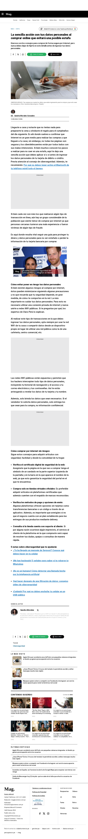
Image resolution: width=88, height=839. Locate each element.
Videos (74, 791)
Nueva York (36, 20)
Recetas (75, 808)
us (61, 797)
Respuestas (64, 791)
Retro (74, 802)
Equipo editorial (9, 794)
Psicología (44, 20)
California (22, 20)
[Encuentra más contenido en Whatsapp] (22, 54)
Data (74, 797)
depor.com (46, 828)
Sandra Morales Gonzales (24, 116)
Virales (62, 808)
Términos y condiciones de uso (42, 788)
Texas (28, 20)
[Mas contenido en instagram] (48, 813)
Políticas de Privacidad (39, 792)
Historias (63, 813)
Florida (15, 20)
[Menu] (4, 14)
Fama (62, 802)
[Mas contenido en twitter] (44, 813)
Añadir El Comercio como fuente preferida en (58, 29)
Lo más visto (18, 654)
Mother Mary (53, 20)
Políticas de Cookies (38, 796)
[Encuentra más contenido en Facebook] (13, 54)
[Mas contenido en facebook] (40, 813)
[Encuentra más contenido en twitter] (18, 54)
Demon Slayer (71, 20)
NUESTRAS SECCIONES (66, 788)
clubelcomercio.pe (23, 828)
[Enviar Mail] (12, 116)
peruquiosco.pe (9, 832)
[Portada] (9, 793)
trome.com (56, 828)
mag (19, 832)
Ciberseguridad (19, 646)
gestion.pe (36, 828)
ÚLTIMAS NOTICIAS (20, 747)
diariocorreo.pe (68, 828)
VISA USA (61, 20)
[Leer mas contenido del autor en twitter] (37, 610)
